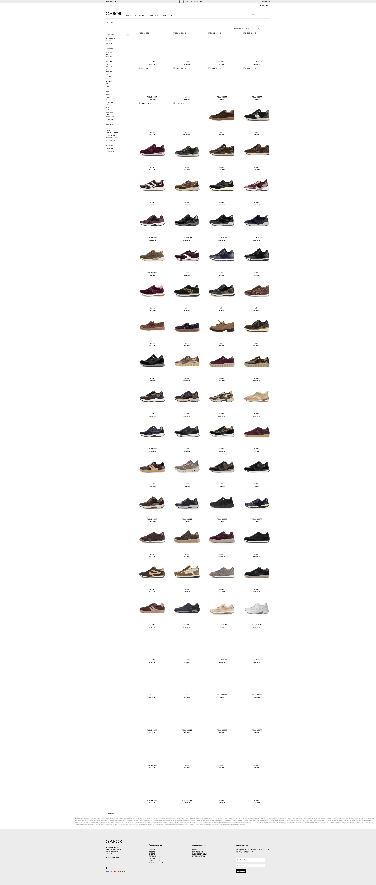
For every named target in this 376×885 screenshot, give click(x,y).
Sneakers (109, 41)
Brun (108, 97)
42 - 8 (108, 79)
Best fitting (110, 128)
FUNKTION (153, 15)
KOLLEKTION (139, 15)
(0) (266, 5)
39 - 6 (108, 69)
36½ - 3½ (109, 57)
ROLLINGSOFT (110, 38)
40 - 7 (108, 74)
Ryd (128, 35)
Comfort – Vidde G (112, 135)
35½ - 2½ (109, 52)
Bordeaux (109, 119)
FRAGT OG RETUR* (198, 856)
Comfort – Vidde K (112, 140)
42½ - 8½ (109, 81)
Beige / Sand (110, 117)
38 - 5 (107, 64)
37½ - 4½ (109, 62)
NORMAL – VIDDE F (112, 133)
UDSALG (164, 15)
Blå (107, 100)
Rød (107, 104)
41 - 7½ (108, 76)
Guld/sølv (109, 112)
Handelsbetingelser (200, 854)
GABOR (152, 62)
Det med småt (197, 852)
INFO (172, 15)
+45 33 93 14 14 (266, 1)
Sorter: (247, 29)
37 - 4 (107, 59)
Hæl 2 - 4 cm (110, 151)
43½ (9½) (109, 86)
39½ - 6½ (109, 71)
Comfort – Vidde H (112, 138)
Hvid (107, 109)
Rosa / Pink (109, 102)
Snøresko (109, 43)
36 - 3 (107, 54)
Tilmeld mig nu (241, 871)
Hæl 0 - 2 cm (110, 149)
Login (194, 850)
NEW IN (129, 15)
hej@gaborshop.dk (113, 858)
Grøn (108, 107)
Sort (107, 95)
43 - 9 (108, 84)
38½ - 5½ (109, 66)
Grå (107, 114)
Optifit (108, 130)
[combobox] (260, 14)
